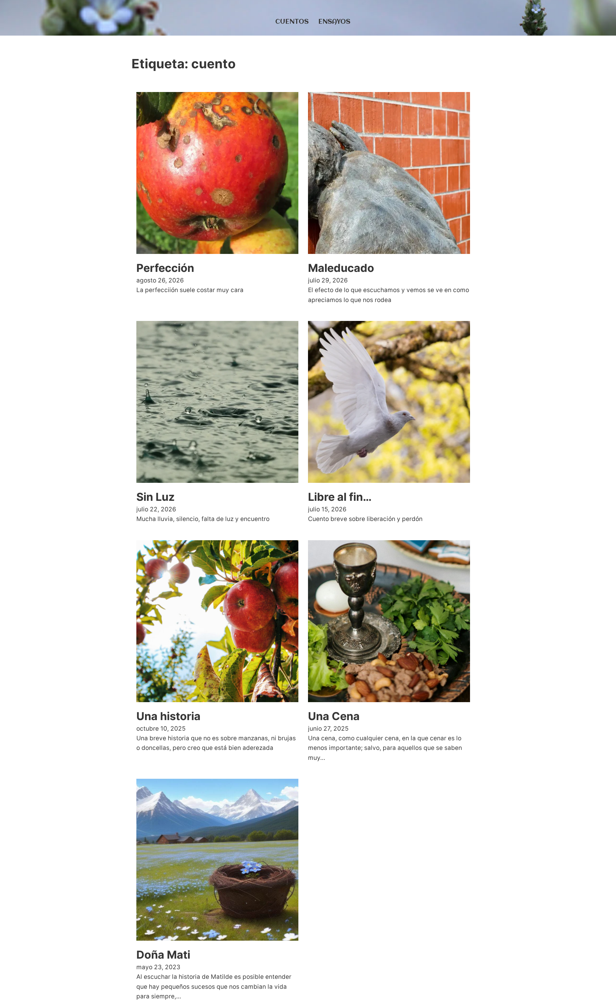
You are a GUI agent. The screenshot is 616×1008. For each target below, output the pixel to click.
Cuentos (292, 22)
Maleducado (341, 267)
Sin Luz (155, 496)
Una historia (168, 716)
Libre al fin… (340, 496)
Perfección (165, 267)
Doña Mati (163, 954)
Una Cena (334, 716)
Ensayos (334, 22)
